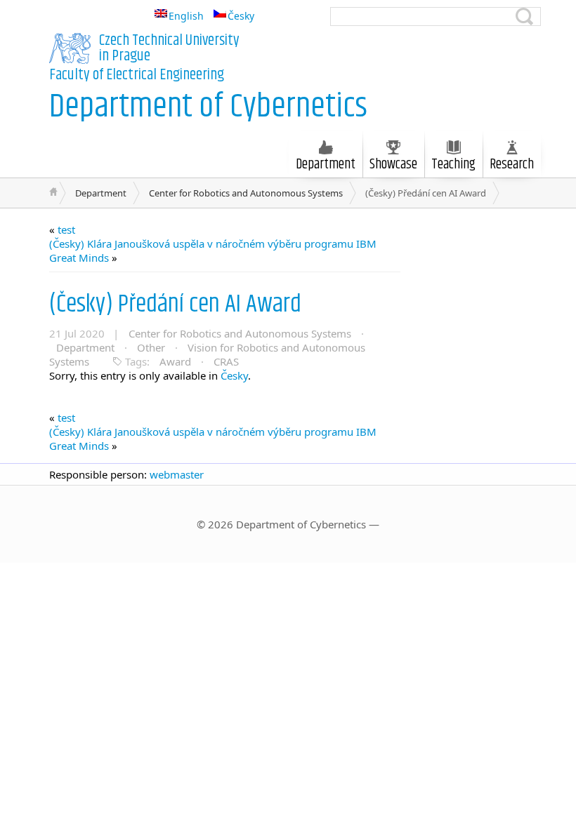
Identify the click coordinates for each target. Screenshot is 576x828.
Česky (234, 375)
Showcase (393, 164)
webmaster (177, 474)
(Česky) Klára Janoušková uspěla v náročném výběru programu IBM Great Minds (213, 250)
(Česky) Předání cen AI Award (175, 304)
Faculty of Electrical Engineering (136, 75)
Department (100, 193)
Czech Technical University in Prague (169, 48)
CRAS (226, 361)
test (66, 229)
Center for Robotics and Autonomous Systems (246, 193)
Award (175, 361)
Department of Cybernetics (208, 107)
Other (151, 347)
